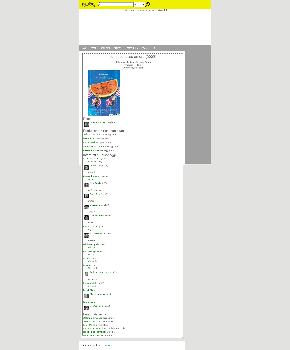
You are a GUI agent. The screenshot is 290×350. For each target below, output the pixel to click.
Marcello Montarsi (91, 328)
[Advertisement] (145, 28)
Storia (145, 48)
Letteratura (132, 48)
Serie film (105, 48)
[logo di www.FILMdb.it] (88, 4)
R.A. (155, 48)
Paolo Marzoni (90, 325)
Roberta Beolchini (91, 335)
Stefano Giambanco (92, 317)
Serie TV (117, 48)
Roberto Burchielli (98, 122)
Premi (93, 48)
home (83, 48)
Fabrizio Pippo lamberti (94, 331)
